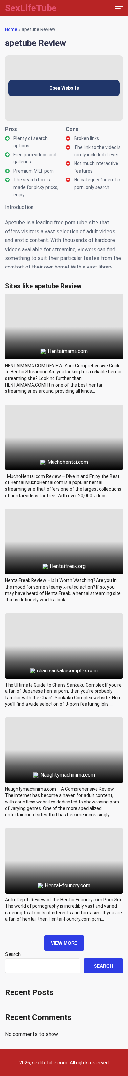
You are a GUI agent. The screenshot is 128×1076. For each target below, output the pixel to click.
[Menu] (119, 8)
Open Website (64, 88)
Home (11, 29)
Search (13, 954)
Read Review (64, 311)
